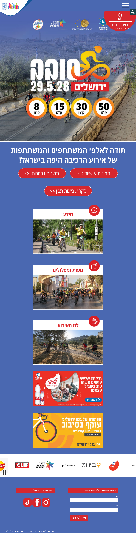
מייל (116, 506)
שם (116, 496)
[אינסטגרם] (45, 505)
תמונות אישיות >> (94, 173)
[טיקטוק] (27, 505)
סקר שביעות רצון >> (68, 191)
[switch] (4, 472)
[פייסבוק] (36, 505)
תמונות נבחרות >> (42, 173)
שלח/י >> (79, 517)
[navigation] (125, 5)
